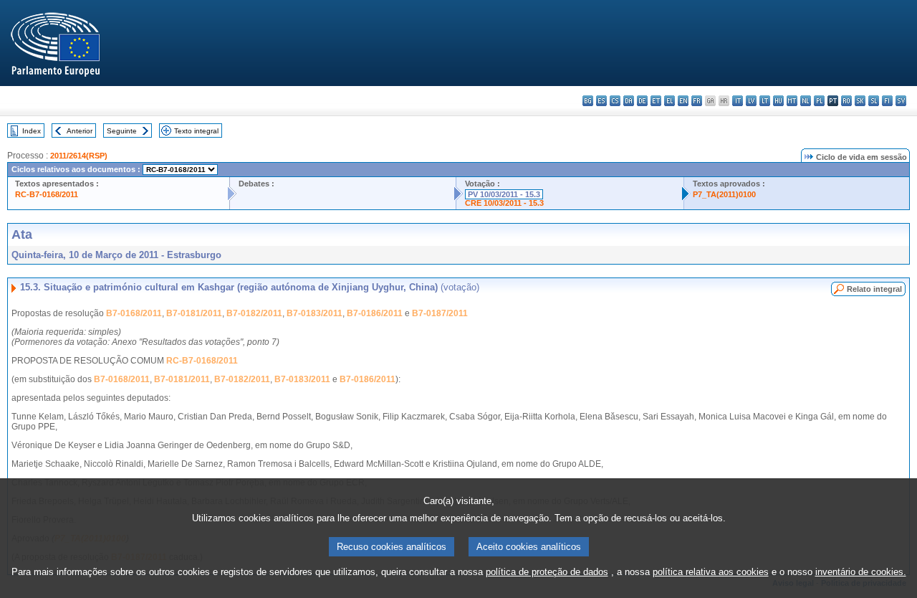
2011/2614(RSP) (78, 155)
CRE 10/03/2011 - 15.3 (504, 203)
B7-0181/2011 (194, 313)
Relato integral (874, 289)
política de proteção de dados (547, 571)
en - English (683, 100)
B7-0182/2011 (254, 313)
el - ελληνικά (669, 100)
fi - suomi (887, 100)
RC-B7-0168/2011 (46, 194)
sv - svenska (901, 100)
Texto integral (196, 131)
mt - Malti (792, 100)
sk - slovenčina (860, 100)
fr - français (696, 100)
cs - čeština (615, 100)
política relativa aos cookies (711, 571)
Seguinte (122, 131)
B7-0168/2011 (134, 313)
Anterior (79, 131)
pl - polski (819, 100)
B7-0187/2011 (440, 313)
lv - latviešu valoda (751, 100)
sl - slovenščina (873, 100)
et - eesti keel (655, 100)
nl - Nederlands (805, 100)
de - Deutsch (642, 100)
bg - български (587, 100)
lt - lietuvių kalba (764, 100)
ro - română (846, 100)
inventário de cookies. (860, 571)
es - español (601, 100)
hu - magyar (778, 100)
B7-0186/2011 (375, 313)
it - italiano (737, 100)
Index (31, 131)
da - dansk (628, 100)
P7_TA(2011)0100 (724, 194)
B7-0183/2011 (314, 313)
